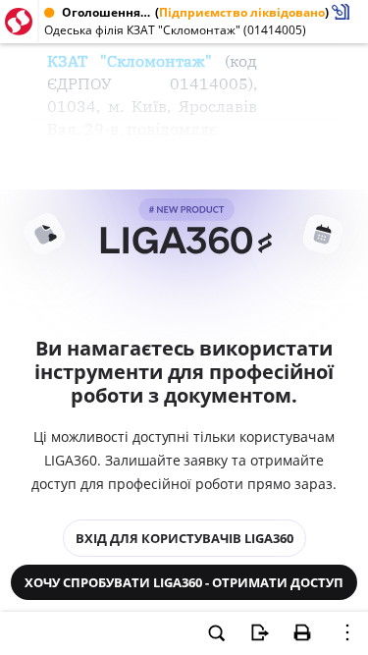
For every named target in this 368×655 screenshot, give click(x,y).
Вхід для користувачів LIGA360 (184, 538)
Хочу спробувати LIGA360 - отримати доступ (184, 582)
